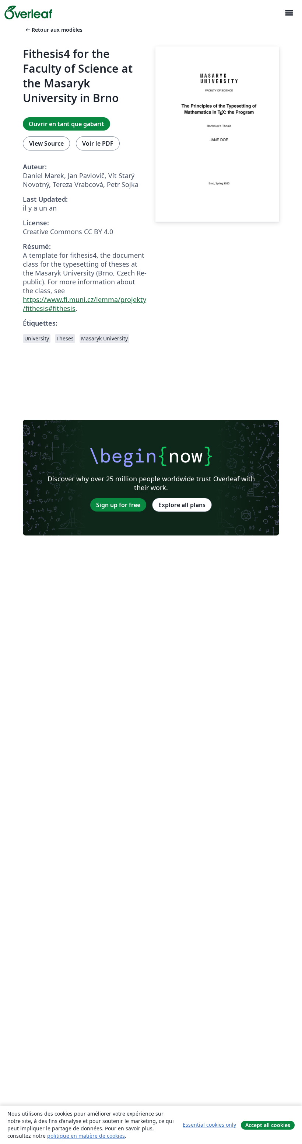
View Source (46, 143)
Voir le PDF (97, 143)
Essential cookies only (209, 1124)
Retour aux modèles (53, 29)
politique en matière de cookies (86, 1135)
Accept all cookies (267, 1125)
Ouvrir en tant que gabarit (66, 124)
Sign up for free (118, 505)
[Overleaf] (28, 12)
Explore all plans (182, 505)
